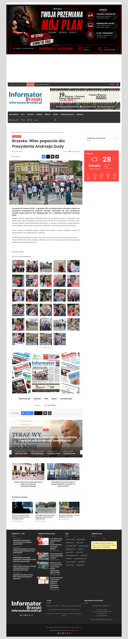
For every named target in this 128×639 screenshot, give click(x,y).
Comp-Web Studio (73, 630)
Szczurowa (70, 562)
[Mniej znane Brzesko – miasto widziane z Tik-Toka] (69, 507)
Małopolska (70, 549)
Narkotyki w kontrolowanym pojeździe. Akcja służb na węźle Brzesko (45, 517)
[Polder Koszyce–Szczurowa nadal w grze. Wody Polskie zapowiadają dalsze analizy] (43, 565)
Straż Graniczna (80, 558)
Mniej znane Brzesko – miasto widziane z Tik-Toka (69, 516)
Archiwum (30, 114)
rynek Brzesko (66, 399)
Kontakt (55, 114)
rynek (54, 399)
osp (80, 549)
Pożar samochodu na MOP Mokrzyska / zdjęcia (56, 556)
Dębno (79, 542)
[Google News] (50, 405)
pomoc (79, 552)
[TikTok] (30, 615)
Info (22, 114)
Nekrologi (80, 114)
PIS (47, 399)
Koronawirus (84, 546)
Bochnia (70, 539)
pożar (84, 555)
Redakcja (39, 114)
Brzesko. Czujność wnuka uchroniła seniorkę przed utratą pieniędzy (20, 517)
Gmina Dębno (71, 546)
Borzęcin (80, 539)
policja (69, 552)
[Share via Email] (52, 157)
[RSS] (32, 615)
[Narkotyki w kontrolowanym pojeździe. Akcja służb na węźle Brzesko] (46, 507)
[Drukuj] (57, 157)
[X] (48, 157)
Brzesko (38, 399)
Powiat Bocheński (72, 555)
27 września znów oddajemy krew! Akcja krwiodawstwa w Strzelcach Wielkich (56, 544)
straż (69, 558)
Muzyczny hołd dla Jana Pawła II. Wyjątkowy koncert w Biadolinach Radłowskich (56, 583)
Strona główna (13, 114)
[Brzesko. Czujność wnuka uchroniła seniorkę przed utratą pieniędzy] (22, 507)
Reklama (47, 114)
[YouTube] (25, 615)
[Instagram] (28, 615)
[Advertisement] (64, 68)
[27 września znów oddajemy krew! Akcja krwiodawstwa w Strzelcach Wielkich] (43, 541)
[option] (45, 438)
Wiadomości (26, 132)
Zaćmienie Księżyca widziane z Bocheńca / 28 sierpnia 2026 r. (46, 440)
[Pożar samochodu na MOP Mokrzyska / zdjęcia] (43, 556)
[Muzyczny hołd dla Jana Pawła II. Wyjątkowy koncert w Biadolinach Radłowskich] (43, 580)
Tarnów (70, 565)
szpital (81, 562)
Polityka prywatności (67, 114)
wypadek (80, 565)
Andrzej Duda (25, 399)
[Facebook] (43, 157)
